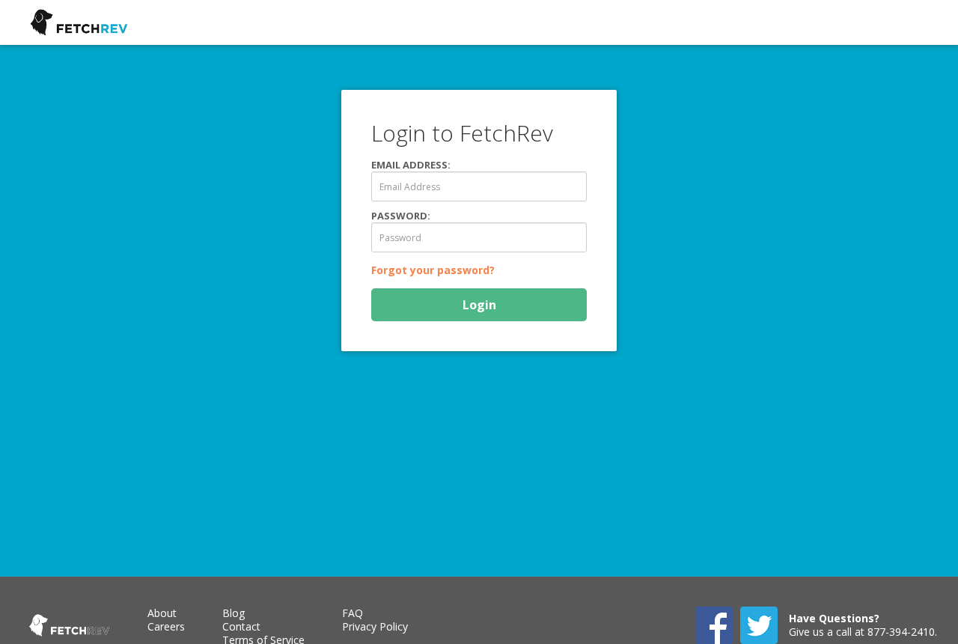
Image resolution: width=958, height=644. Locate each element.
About (162, 613)
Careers (166, 626)
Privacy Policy (375, 626)
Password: (400, 215)
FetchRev (79, 24)
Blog (233, 613)
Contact (241, 626)
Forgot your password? (433, 270)
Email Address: (411, 164)
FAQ (352, 613)
